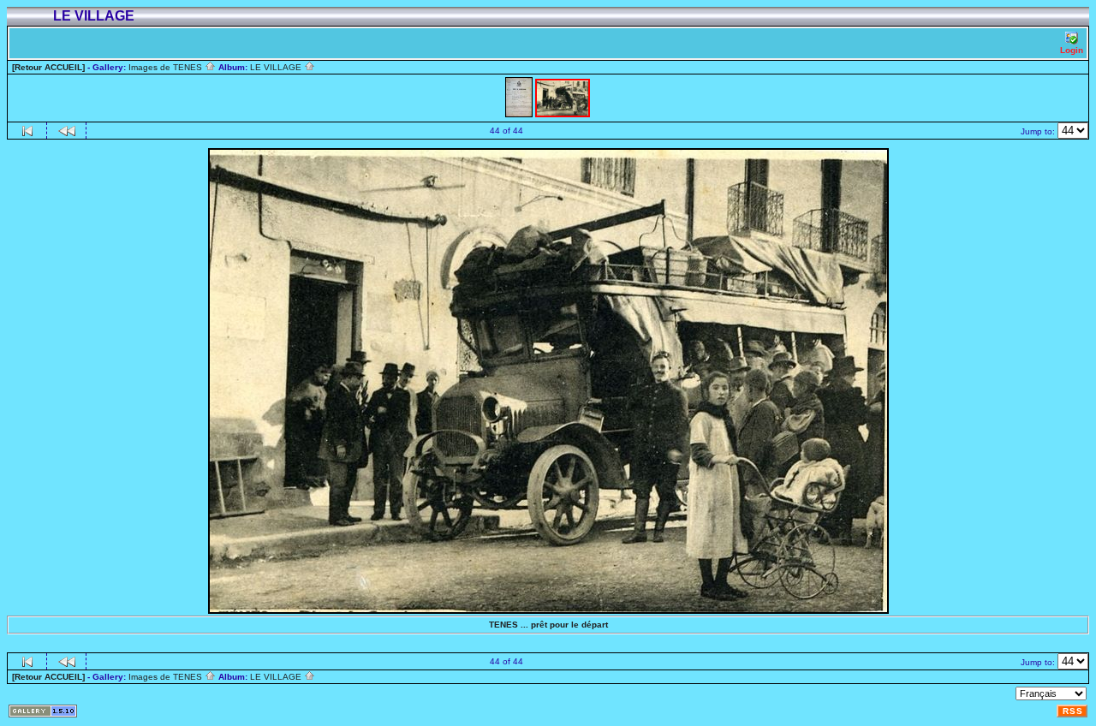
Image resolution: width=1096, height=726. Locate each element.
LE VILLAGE (277, 67)
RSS (1073, 711)
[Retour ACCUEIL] (48, 67)
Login (1071, 50)
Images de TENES (166, 67)
